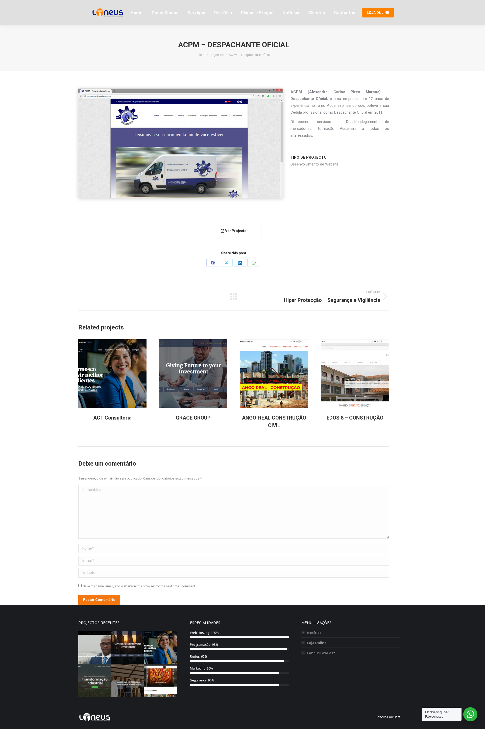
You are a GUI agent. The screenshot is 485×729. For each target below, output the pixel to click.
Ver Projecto (235, 231)
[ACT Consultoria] (160, 647)
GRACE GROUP (193, 418)
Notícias (314, 632)
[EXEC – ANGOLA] (94, 647)
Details (119, 373)
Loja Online (316, 642)
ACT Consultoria (112, 418)
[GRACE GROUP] (127, 647)
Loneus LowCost (321, 653)
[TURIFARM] (94, 680)
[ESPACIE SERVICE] (127, 680)
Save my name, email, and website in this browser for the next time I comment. (139, 586)
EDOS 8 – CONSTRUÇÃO (355, 418)
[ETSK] (160, 680)
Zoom (105, 373)
